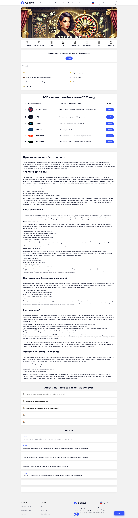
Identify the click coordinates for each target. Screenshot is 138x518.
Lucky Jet (44, 510)
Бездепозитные (26, 510)
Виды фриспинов (78, 73)
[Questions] (69, 415)
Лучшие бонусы (72, 2)
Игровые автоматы (60, 2)
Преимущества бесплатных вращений (38, 77)
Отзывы (28, 86)
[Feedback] (69, 482)
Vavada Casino (41, 109)
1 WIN (38, 117)
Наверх (118, 513)
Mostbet (39, 130)
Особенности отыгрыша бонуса (36, 82)
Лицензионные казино (46, 2)
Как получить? (77, 77)
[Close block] (115, 66)
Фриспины (24, 514)
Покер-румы (82, 2)
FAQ (74, 82)
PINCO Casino (41, 136)
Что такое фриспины (32, 73)
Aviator (43, 506)
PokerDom (40, 142)
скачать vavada (27, 235)
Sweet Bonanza (45, 514)
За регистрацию (26, 506)
